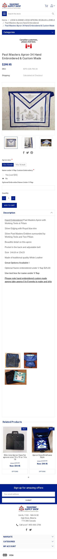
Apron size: (7, 159)
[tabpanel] (15, 450)
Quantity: (5, 193)
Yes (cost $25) (11, 175)
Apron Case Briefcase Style (42, 456)
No (6, 178)
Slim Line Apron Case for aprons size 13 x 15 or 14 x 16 (15, 457)
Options (15, 471)
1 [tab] (28, 477)
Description (9, 213)
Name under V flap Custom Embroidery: (18, 170)
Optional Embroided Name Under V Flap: (18, 182)
